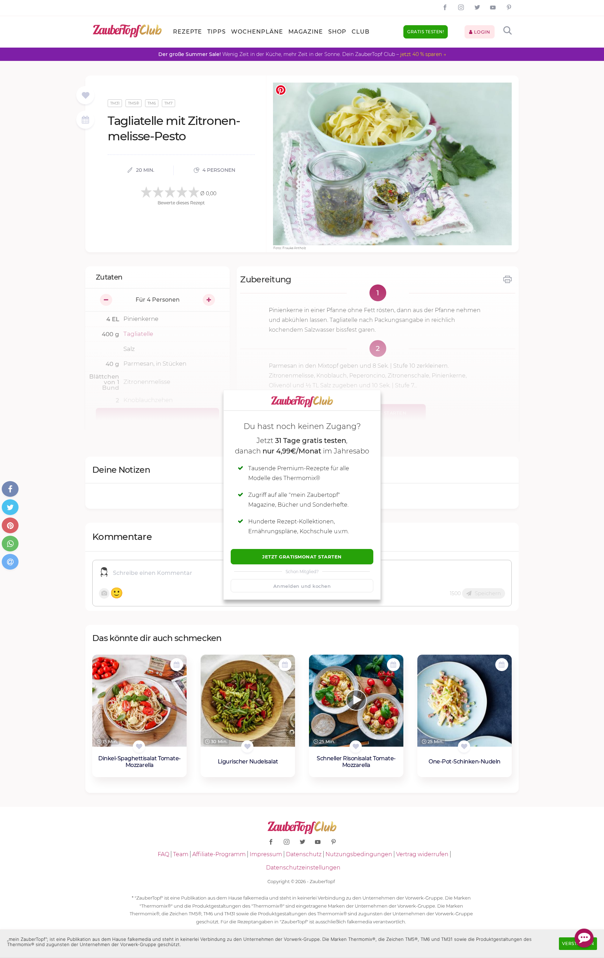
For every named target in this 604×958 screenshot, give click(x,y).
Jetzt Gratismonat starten (302, 556)
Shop (337, 31)
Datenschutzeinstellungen (303, 867)
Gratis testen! (425, 31)
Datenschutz (304, 854)
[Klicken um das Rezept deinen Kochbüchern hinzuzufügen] (139, 746)
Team (180, 854)
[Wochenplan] (85, 120)
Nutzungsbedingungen (358, 854)
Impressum (266, 854)
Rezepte (187, 31)
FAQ (163, 854)
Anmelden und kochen (302, 586)
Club (360, 31)
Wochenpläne (257, 31)
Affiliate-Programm (219, 854)
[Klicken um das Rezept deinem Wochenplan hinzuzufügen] (176, 664)
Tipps (216, 31)
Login (481, 32)
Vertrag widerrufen (422, 854)
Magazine (305, 31)
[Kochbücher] (85, 95)
